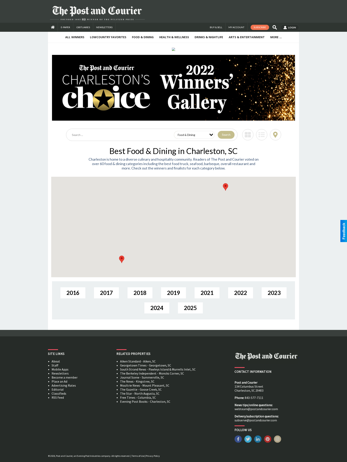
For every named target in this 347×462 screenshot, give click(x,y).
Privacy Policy (153, 455)
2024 (156, 307)
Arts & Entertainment (247, 37)
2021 (207, 292)
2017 (106, 292)
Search (226, 134)
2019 (173, 292)
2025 (190, 307)
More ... (276, 37)
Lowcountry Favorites (108, 37)
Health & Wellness (174, 37)
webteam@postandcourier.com (256, 409)
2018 (140, 292)
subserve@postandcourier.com (256, 420)
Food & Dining (143, 37)
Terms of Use (138, 455)
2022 (240, 292)
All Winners (74, 37)
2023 (274, 292)
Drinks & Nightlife (209, 37)
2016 (72, 292)
